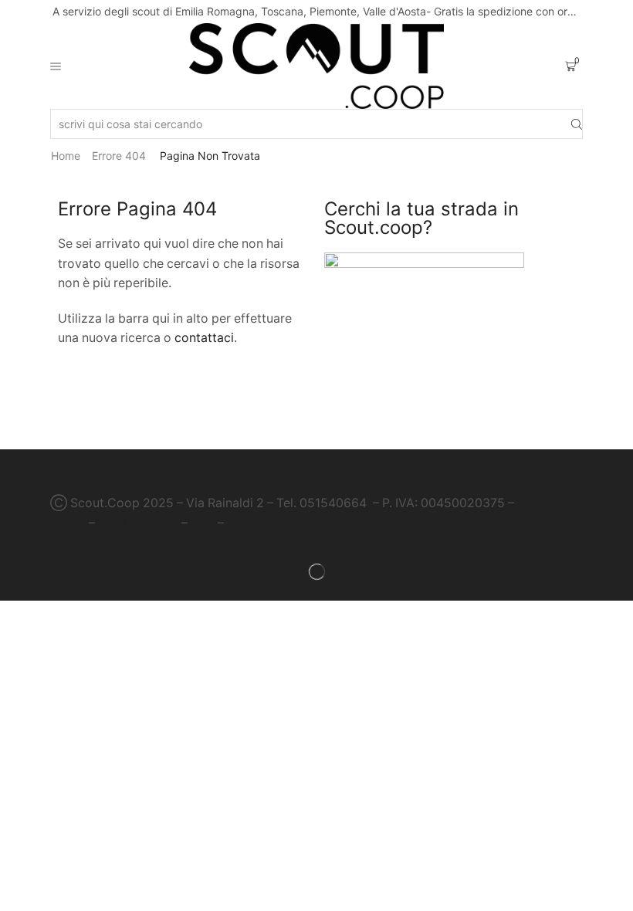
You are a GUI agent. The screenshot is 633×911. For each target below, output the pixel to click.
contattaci (204, 337)
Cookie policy (138, 523)
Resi (203, 523)
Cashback (256, 523)
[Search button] (576, 124)
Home (65, 155)
